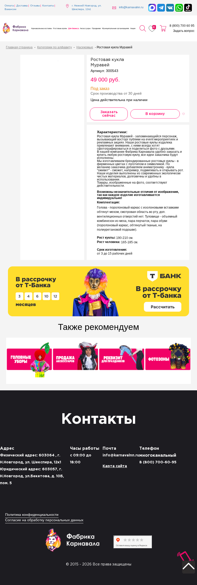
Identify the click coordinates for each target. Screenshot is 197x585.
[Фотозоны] (168, 361)
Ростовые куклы (60, 29)
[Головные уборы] (29, 361)
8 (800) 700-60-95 (157, 462)
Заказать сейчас (109, 114)
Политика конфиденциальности (31, 515)
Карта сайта (115, 466)
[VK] (170, 8)
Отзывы (35, 5)
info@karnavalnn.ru (121, 455)
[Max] (152, 8)
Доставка (22, 5)
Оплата (9, 5)
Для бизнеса (73, 29)
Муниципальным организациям (115, 29)
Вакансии (10, 9)
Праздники (96, 29)
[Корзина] (163, 28)
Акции (132, 29)
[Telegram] (161, 8)
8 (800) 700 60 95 (182, 26)
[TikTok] (188, 8)
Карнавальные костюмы (41, 29)
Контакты (48, 5)
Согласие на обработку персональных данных (44, 520)
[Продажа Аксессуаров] (75, 361)
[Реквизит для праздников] (121, 361)
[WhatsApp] (179, 8)
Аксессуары (85, 29)
